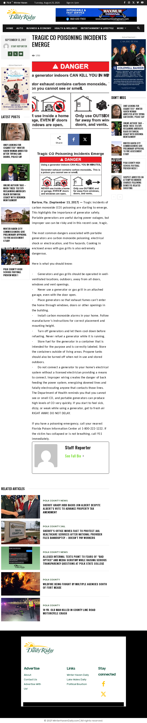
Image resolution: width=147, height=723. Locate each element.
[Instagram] (129, 3)
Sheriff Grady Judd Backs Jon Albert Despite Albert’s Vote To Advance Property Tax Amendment (71, 508)
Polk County (51, 580)
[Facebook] (124, 3)
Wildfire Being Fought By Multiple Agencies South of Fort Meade (75, 585)
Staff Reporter (19, 46)
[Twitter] (103, 694)
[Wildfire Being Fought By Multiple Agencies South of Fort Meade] (20, 584)
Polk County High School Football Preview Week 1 (12, 272)
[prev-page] (113, 196)
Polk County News (55, 501)
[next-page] (120, 196)
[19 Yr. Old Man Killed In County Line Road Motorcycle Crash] (20, 609)
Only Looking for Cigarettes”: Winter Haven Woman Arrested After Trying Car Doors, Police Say (15, 150)
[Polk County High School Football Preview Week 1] (15, 256)
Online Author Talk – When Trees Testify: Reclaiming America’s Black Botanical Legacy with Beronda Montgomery (14, 193)
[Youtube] (142, 3)
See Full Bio (73, 455)
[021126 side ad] (128, 65)
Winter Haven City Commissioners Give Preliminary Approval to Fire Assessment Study (14, 234)
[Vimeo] (138, 3)
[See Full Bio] (83, 456)
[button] (139, 28)
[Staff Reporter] (7, 46)
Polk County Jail (54, 526)
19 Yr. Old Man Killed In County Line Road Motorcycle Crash (69, 611)
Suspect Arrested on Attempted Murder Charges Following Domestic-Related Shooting (133, 183)
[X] (133, 3)
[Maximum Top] (98, 15)
